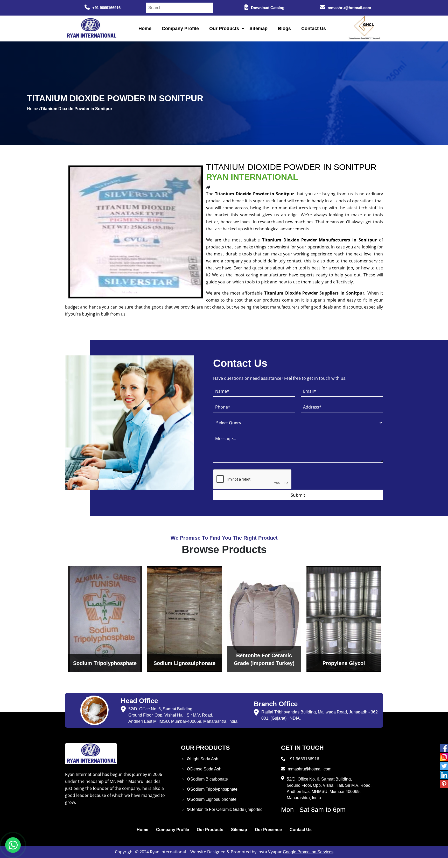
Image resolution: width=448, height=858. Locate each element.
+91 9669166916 (106, 7)
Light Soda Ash (204, 759)
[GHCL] (364, 28)
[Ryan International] (91, 28)
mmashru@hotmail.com (349, 7)
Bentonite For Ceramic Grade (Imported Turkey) (224, 812)
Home (144, 28)
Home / (33, 108)
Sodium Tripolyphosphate (213, 789)
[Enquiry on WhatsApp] (13, 845)
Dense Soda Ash (205, 769)
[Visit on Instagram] (444, 757)
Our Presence (268, 829)
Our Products (224, 28)
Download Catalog (267, 7)
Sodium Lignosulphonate (213, 799)
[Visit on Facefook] (444, 748)
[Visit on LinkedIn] (444, 775)
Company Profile (180, 28)
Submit (298, 495)
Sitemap (258, 28)
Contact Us (313, 28)
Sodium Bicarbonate (209, 779)
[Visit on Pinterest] (444, 784)
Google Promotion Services (308, 852)
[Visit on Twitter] (444, 766)
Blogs (284, 28)
